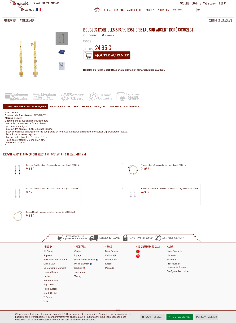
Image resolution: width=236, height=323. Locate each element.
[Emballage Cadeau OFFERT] (128, 101)
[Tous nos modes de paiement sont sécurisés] (138, 241)
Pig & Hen (49, 284)
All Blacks (48, 251)
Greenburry (111, 259)
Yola (46, 301)
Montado (109, 268)
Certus (77, 251)
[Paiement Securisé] (16, 101)
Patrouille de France (85, 259)
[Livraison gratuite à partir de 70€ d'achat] (72, 241)
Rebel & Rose (50, 288)
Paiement (171, 259)
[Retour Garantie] (100, 101)
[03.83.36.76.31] (170, 241)
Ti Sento (48, 297)
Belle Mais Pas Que (54, 259)
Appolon (48, 255)
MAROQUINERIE (134, 10)
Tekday (78, 276)
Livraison (171, 255)
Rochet (78, 268)
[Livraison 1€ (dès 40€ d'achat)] (44, 101)
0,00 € (222, 3)
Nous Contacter (175, 251)
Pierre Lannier (51, 280)
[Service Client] (72, 101)
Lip (76, 255)
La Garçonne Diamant (55, 268)
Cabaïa (109, 255)
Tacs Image (80, 272)
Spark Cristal (50, 293)
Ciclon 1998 (50, 263)
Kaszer (108, 263)
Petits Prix (163, 10)
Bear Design (111, 251)
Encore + (149, 10)
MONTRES (118, 10)
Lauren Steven (51, 272)
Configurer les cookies (178, 271)
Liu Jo (47, 276)
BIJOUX (107, 10)
